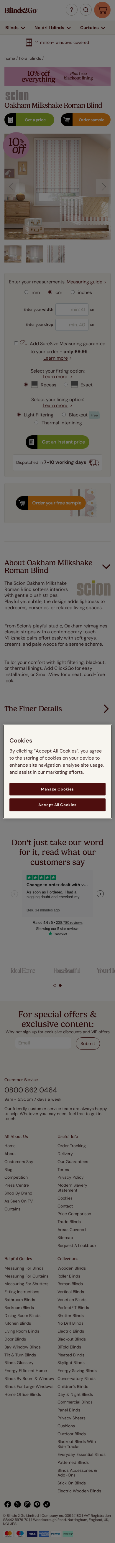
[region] (57, 771)
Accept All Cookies (57, 804)
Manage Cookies (57, 788)
